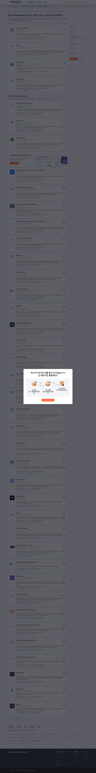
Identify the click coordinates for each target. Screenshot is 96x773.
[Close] (70, 370)
